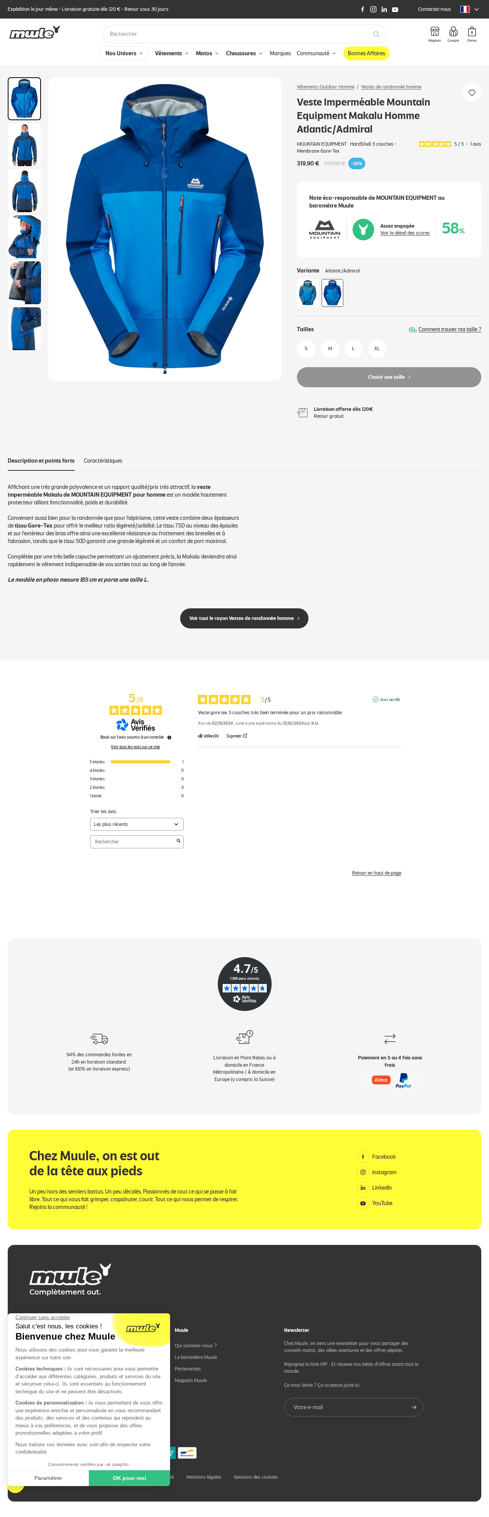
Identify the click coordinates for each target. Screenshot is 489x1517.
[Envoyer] (414, 1407)
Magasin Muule (191, 1380)
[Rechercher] (376, 34)
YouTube (382, 1203)
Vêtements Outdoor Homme (325, 86)
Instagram (384, 1172)
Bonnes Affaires (366, 53)
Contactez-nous (434, 9)
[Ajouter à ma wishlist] (472, 92)
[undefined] (169, 737)
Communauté (313, 53)
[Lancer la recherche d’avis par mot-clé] (178, 842)
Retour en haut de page (376, 873)
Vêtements (168, 53)
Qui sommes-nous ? (196, 1345)
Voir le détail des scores (405, 233)
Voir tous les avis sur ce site (135, 746)
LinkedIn (382, 1188)
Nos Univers (121, 53)
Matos (204, 53)
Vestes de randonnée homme (391, 86)
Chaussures (241, 53)
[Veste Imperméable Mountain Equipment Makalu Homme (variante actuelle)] (332, 293)
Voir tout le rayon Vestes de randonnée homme (241, 618)
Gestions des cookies (256, 1477)
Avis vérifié (390, 699)
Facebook (384, 1157)
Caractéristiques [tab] (103, 461)
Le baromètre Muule (196, 1357)
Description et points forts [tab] (41, 461)
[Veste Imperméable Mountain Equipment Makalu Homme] (308, 293)
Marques (280, 53)
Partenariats (188, 1368)
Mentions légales (203, 1477)
